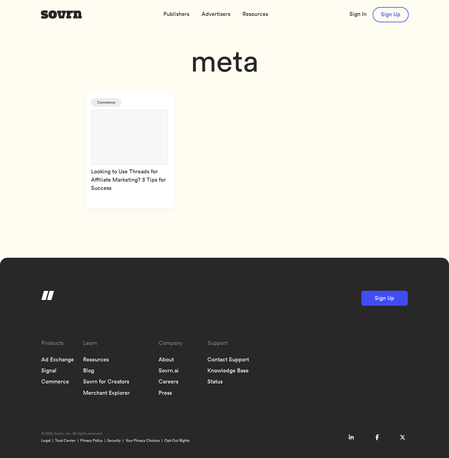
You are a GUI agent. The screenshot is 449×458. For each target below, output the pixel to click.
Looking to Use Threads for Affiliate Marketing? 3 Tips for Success (128, 179)
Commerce (106, 102)
